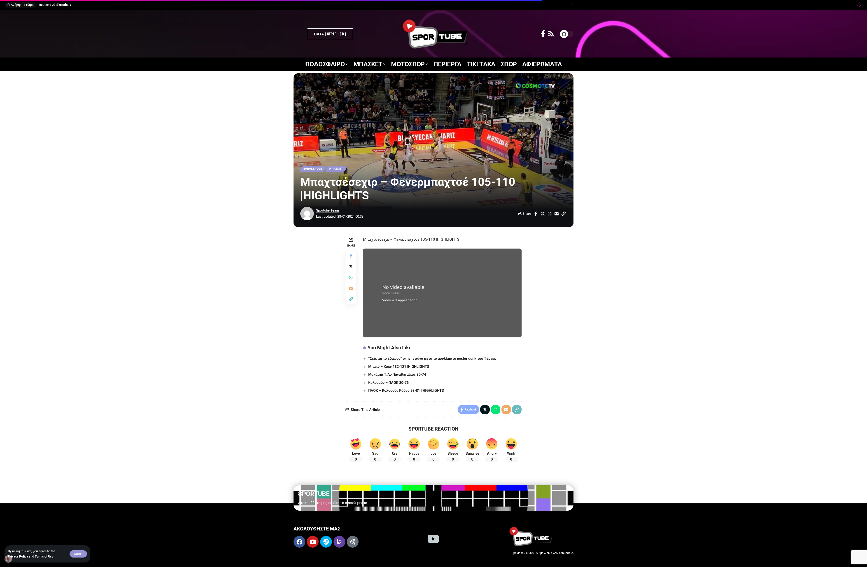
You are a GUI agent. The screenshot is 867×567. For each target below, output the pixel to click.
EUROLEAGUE (312, 168)
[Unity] (353, 542)
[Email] (556, 213)
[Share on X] (542, 213)
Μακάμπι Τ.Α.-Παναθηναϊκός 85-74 (397, 374)
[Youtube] (313, 542)
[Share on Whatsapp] (549, 213)
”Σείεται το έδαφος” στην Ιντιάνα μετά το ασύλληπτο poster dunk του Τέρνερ (432, 358)
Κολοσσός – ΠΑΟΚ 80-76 (388, 382)
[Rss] (550, 33)
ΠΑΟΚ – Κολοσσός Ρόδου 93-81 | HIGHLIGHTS (406, 390)
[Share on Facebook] (535, 213)
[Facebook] (543, 33)
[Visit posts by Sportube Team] (307, 213)
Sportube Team (327, 210)
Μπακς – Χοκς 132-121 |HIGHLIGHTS (398, 366)
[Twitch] (339, 542)
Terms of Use (44, 556)
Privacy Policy (18, 556)
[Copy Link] (563, 213)
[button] (78, 554)
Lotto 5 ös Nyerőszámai (56, 5)
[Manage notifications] (8, 558)
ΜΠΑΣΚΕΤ (336, 168)
